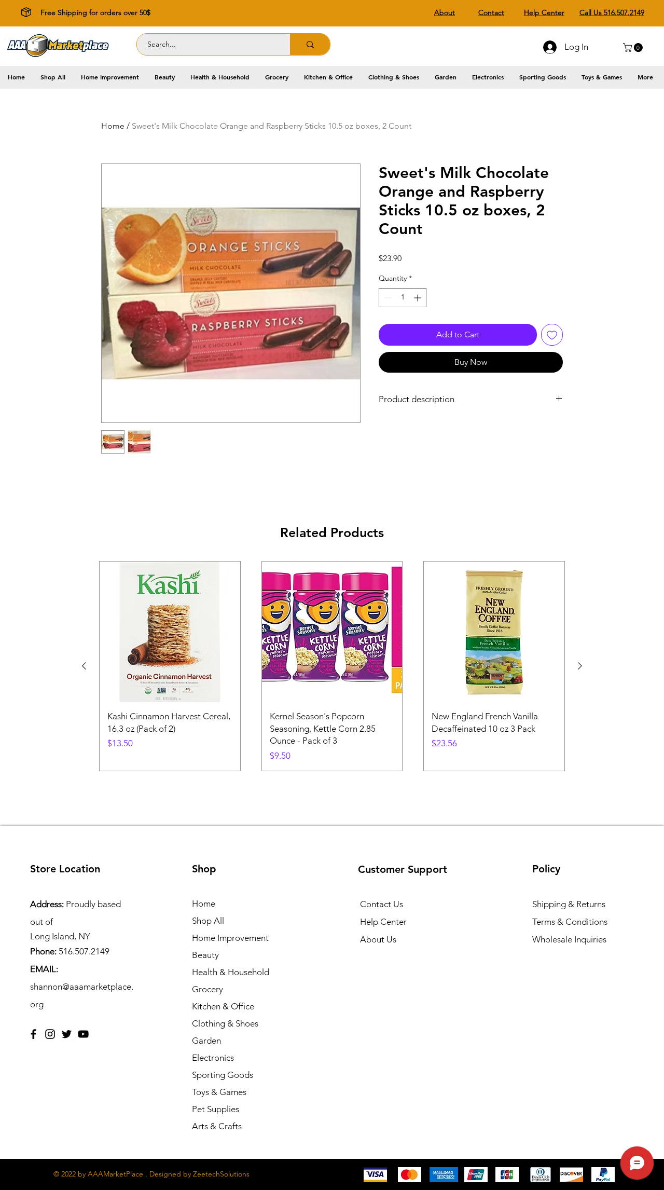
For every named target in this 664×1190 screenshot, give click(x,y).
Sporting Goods (222, 1075)
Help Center (383, 922)
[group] (332, 666)
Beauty (205, 955)
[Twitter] (66, 1034)
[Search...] (310, 44)
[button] (634, 47)
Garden (206, 1040)
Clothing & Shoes (225, 1023)
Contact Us (381, 904)
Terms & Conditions (569, 922)
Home (113, 126)
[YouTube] (83, 1034)
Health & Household (230, 972)
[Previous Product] (84, 666)
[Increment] (418, 298)
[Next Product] (580, 666)
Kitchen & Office (223, 1006)
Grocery (207, 989)
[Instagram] (50, 1034)
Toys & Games (219, 1092)
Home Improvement (230, 938)
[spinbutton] (402, 298)
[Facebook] (33, 1034)
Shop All (208, 920)
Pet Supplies (215, 1109)
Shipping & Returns (568, 904)
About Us (378, 939)
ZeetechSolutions (221, 1174)
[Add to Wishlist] (552, 335)
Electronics (213, 1057)
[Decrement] (386, 298)
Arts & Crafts (217, 1126)
